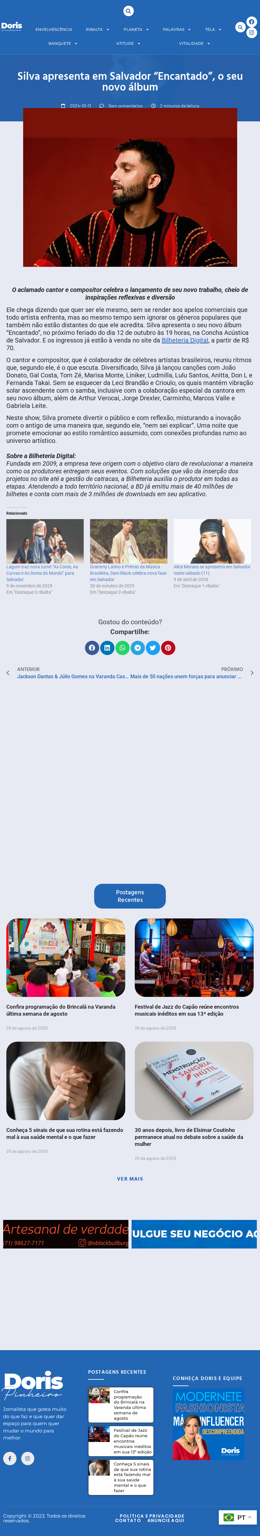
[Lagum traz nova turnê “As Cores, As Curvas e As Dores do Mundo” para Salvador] (45, 541)
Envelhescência (54, 29)
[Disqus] (130, 783)
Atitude (125, 43)
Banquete (60, 43)
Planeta (133, 29)
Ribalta (94, 29)
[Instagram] (251, 32)
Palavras (173, 29)
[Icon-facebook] (9, 1458)
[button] (128, 11)
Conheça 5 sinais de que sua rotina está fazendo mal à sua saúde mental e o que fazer (132, 1477)
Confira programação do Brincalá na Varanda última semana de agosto (130, 1405)
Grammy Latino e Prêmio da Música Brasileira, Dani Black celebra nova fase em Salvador (128, 573)
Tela (210, 29)
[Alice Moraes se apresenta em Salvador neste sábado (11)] (212, 541)
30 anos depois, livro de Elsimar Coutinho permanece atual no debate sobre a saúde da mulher (189, 1137)
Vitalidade (191, 43)
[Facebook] (251, 22)
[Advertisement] (130, 1292)
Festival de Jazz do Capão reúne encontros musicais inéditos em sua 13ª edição (133, 1441)
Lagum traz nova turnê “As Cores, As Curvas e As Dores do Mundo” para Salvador (42, 573)
